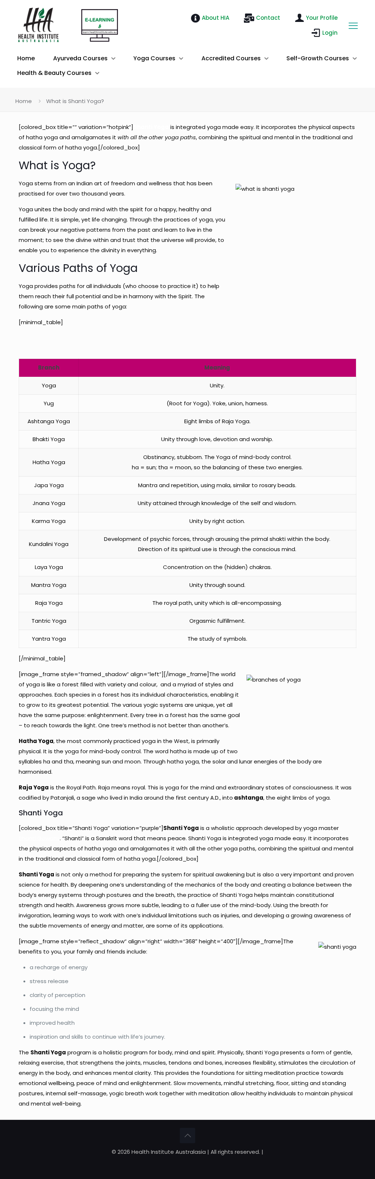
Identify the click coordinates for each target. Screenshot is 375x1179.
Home (23, 101)
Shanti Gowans (39, 838)
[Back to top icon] (187, 1135)
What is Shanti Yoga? (75, 101)
